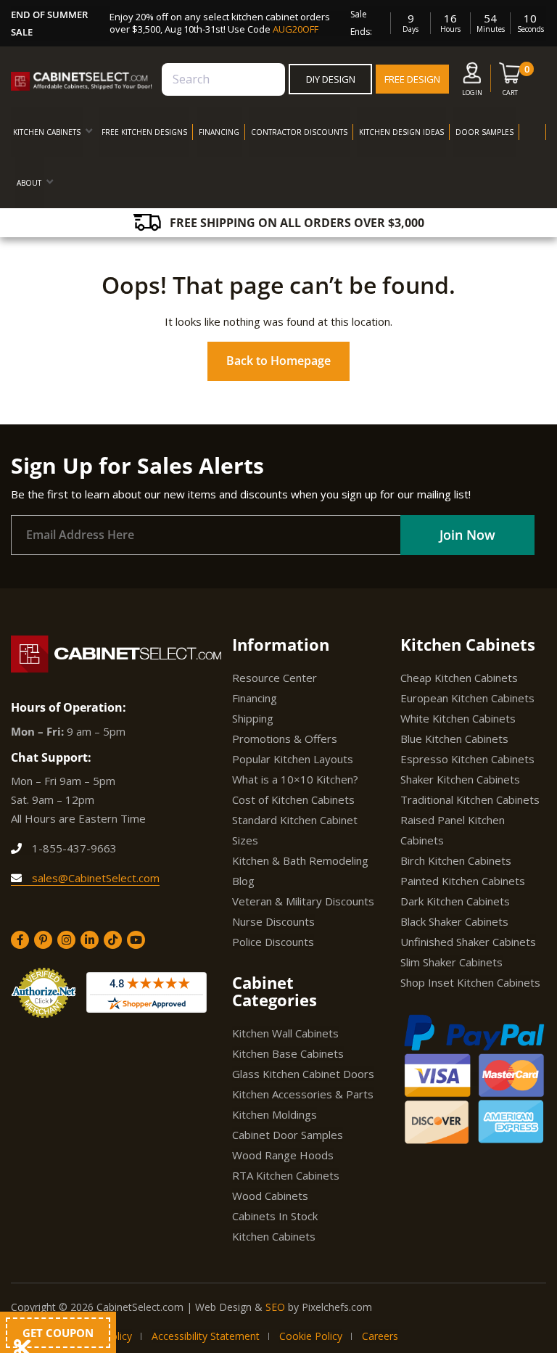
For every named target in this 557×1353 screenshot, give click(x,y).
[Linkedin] (90, 940)
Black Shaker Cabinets (454, 921)
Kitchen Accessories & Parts (303, 1094)
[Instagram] (66, 940)
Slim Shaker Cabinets (451, 962)
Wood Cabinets (270, 1195)
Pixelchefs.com (337, 1307)
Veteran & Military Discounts (303, 901)
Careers (380, 1336)
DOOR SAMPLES (484, 132)
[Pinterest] (43, 940)
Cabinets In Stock (275, 1216)
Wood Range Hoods (283, 1155)
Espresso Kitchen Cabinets (467, 759)
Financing (254, 698)
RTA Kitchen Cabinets (285, 1175)
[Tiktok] (113, 940)
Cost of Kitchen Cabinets (293, 799)
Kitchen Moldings (274, 1114)
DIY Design (330, 79)
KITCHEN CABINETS (47, 132)
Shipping (252, 718)
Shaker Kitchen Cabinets (460, 779)
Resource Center (274, 677)
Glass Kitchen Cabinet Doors (303, 1073)
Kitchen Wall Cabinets (285, 1033)
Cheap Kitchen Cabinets (459, 677)
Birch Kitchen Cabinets (455, 860)
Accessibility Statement (206, 1336)
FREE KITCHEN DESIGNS (144, 132)
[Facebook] (20, 940)
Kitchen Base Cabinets (288, 1053)
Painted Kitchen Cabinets (462, 880)
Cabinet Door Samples (287, 1134)
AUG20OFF (295, 29)
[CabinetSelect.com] (81, 81)
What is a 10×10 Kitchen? (295, 779)
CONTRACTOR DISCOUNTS (299, 132)
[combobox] (223, 79)
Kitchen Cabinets (273, 1236)
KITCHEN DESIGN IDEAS (401, 132)
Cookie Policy (310, 1336)
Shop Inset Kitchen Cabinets (470, 982)
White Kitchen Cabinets (458, 718)
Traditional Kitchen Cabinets (470, 799)
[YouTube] (136, 940)
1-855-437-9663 (73, 848)
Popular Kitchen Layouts (292, 759)
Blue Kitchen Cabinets (454, 738)
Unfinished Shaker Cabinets (468, 941)
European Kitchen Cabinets (467, 698)
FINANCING (219, 132)
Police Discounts (273, 941)
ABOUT (29, 183)
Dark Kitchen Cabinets (455, 901)
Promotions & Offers (284, 738)
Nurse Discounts (273, 921)
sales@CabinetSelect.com (94, 878)
